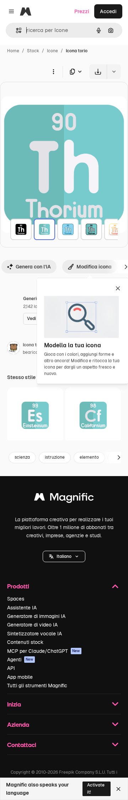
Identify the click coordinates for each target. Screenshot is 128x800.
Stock (33, 51)
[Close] (118, 789)
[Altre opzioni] (53, 71)
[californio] (93, 415)
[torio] (21, 229)
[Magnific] (64, 498)
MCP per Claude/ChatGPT (43, 651)
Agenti (20, 659)
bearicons (33, 352)
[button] (64, 556)
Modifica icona (94, 266)
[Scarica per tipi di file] (76, 71)
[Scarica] (98, 71)
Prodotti (18, 586)
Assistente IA (22, 607)
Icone (52, 51)
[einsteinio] (35, 415)
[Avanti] (118, 457)
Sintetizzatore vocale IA (34, 633)
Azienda (18, 724)
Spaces (15, 599)
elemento (89, 457)
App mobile (20, 677)
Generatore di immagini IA (36, 616)
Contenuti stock (25, 642)
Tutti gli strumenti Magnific (37, 685)
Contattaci (21, 744)
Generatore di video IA (32, 625)
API (11, 668)
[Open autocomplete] (16, 30)
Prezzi (81, 11)
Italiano (64, 556)
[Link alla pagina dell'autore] (13, 348)
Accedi (108, 11)
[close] (118, 288)
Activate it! (96, 788)
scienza (22, 457)
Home (13, 51)
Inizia (14, 704)
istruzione (55, 457)
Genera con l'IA (33, 266)
